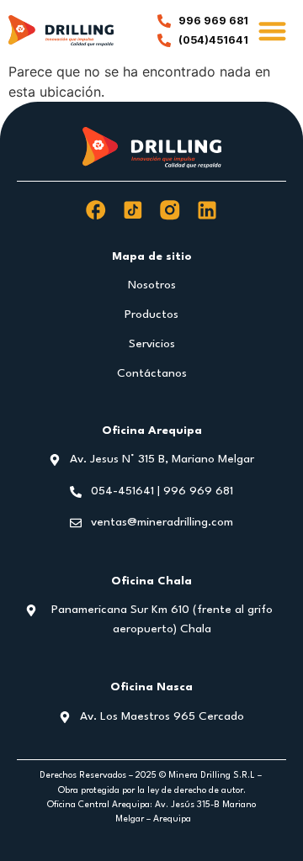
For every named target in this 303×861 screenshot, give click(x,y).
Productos (151, 314)
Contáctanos (152, 373)
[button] (273, 30)
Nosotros (152, 285)
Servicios (152, 344)
